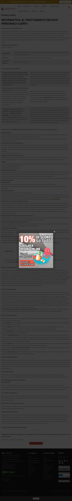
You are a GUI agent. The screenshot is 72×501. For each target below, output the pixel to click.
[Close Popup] (54, 232)
